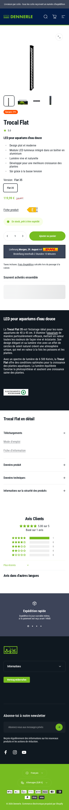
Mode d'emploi (12, 441)
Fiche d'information (15, 450)
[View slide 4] (41, 626)
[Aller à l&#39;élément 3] (36, 100)
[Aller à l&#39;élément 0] (9, 100)
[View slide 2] (32, 626)
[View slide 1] (28, 626)
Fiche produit (11, 210)
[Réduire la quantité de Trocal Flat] (7, 236)
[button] (19, 538)
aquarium (52, 332)
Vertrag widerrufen (16, 679)
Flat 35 (10, 187)
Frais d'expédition (26, 264)
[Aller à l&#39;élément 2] (22, 100)
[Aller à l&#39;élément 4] (50, 100)
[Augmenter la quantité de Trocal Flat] (22, 236)
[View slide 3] (36, 626)
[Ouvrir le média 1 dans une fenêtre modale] (59, 37)
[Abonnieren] (59, 727)
